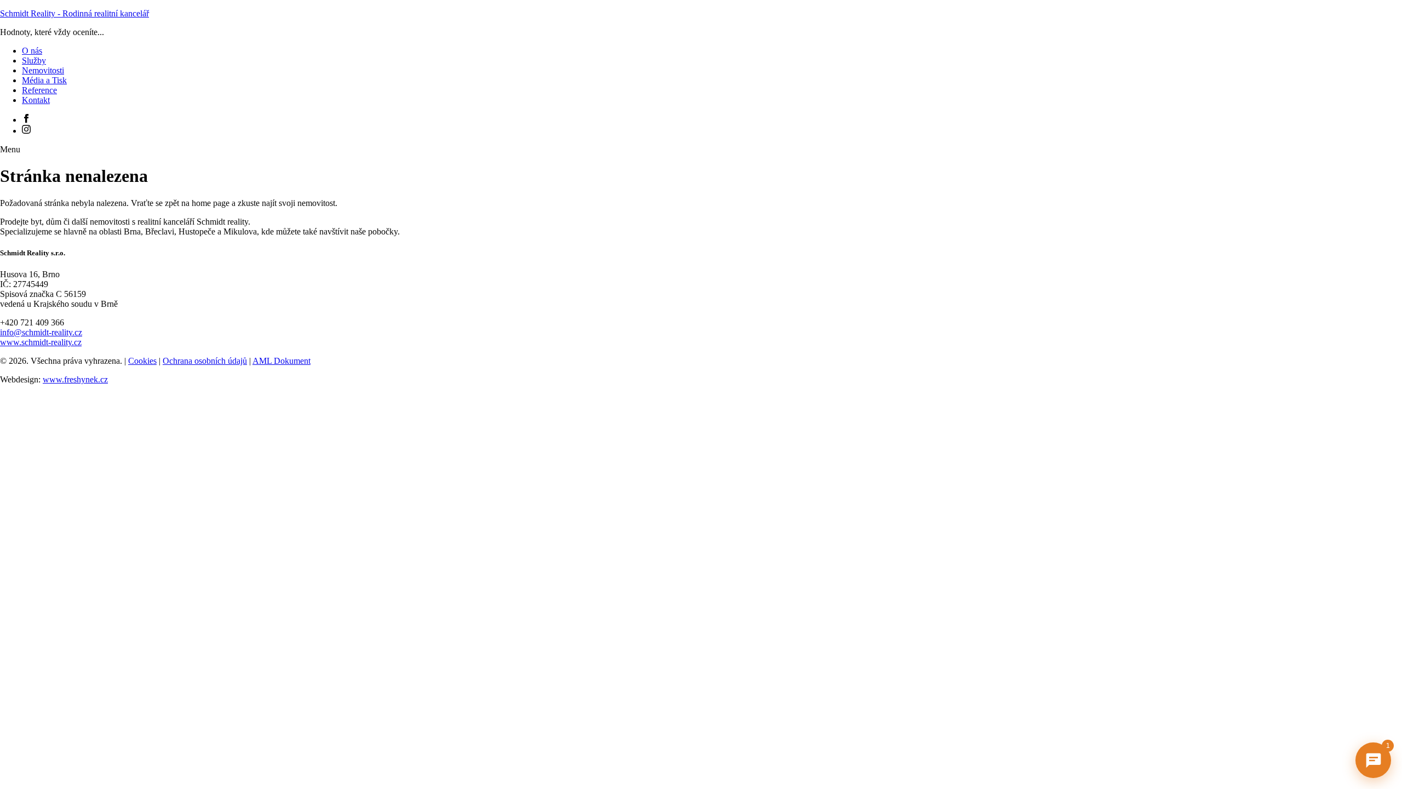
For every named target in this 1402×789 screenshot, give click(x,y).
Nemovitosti (43, 70)
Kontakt (36, 100)
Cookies (142, 360)
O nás (32, 50)
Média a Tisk (44, 80)
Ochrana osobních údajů (205, 360)
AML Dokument (281, 360)
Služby (34, 60)
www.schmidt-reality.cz (41, 342)
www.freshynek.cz (75, 379)
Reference (39, 90)
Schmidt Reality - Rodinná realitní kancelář (74, 13)
